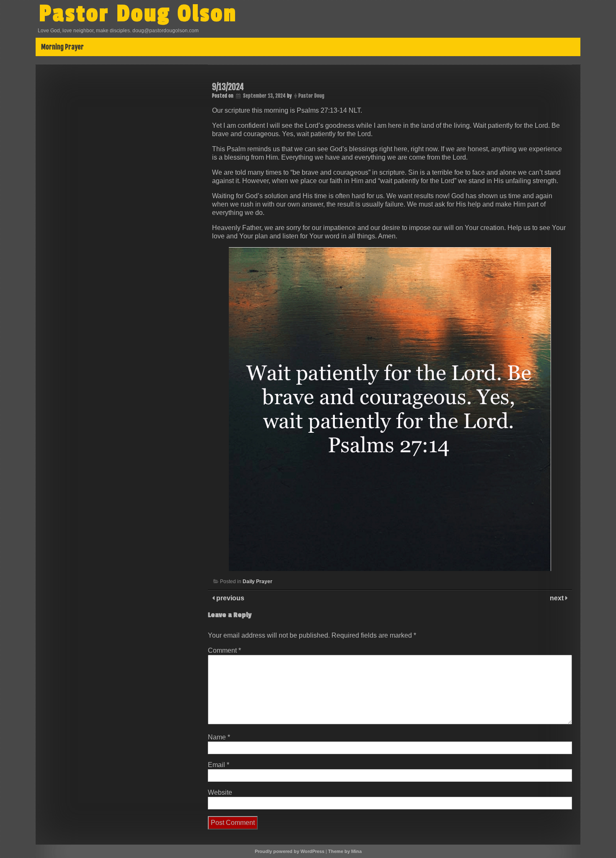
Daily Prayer (257, 581)
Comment (224, 650)
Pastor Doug (311, 96)
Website (220, 792)
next (557, 598)
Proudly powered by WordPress (289, 851)
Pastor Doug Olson (138, 14)
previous (229, 598)
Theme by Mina (345, 851)
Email (218, 764)
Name (219, 737)
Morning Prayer (62, 47)
